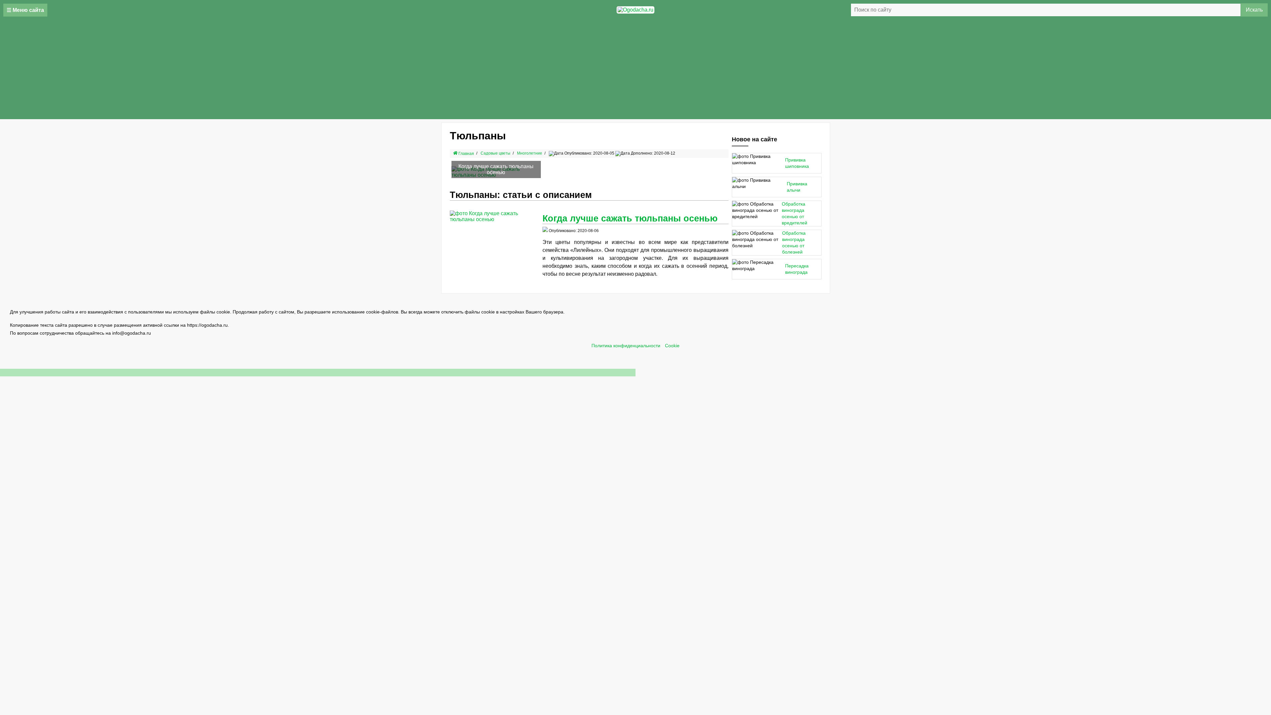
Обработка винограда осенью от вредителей (794, 213)
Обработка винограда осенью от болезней (794, 243)
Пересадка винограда (797, 269)
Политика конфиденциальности (625, 345)
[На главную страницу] (635, 10)
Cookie (672, 345)
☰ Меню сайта (25, 10)
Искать (1254, 10)
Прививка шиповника (797, 163)
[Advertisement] (635, 69)
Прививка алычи (797, 187)
